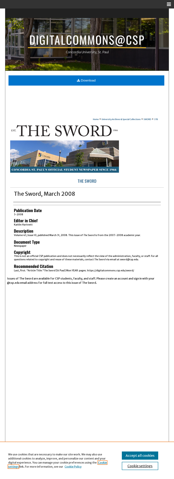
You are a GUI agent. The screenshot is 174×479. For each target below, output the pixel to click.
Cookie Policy (73, 466)
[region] (87, 460)
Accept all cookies (140, 455)
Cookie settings (139, 466)
